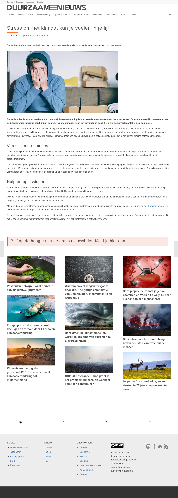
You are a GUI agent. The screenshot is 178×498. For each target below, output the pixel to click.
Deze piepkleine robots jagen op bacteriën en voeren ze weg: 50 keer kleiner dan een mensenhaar (147, 295)
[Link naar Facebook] (63, 421)
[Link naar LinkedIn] (106, 421)
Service (10, 2)
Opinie (48, 456)
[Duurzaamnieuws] (46, 7)
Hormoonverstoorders (90, 465)
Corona (83, 474)
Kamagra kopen (156, 206)
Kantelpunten (86, 470)
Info (47, 461)
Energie (83, 447)
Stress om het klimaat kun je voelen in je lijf (58, 28)
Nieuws (48, 447)
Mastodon (15, 465)
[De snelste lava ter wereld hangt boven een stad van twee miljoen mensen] (147, 320)
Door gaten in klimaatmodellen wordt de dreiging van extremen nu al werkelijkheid (88, 336)
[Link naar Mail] (149, 421)
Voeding (84, 461)
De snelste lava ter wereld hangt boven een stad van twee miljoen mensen (144, 343)
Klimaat (83, 456)
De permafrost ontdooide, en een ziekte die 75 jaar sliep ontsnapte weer (145, 385)
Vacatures (30, 2)
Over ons (19, 2)
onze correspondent (39, 35)
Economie (85, 452)
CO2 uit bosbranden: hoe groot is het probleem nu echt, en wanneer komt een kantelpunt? (87, 380)
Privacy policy (17, 456)
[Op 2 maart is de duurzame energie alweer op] (2, 249)
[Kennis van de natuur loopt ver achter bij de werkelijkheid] (176, 249)
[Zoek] (169, 14)
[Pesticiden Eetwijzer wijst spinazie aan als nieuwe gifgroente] (31, 269)
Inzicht (48, 452)
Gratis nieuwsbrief (19, 447)
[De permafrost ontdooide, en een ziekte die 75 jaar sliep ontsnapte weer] (147, 365)
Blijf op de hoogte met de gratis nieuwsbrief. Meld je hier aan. (69, 241)
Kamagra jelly (67, 209)
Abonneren (15, 452)
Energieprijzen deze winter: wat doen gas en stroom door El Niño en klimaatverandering (31, 329)
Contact (40, 2)
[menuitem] (11, 2)
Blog (12, 461)
